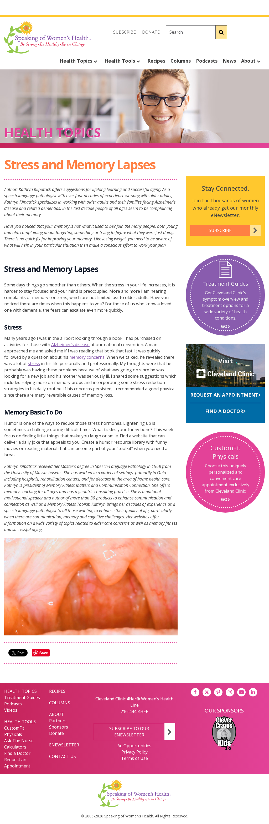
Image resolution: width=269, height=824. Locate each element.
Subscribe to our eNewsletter (129, 732)
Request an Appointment (224, 395)
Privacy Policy (134, 752)
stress (34, 363)
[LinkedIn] (253, 692)
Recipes (156, 61)
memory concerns (87, 357)
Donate (151, 32)
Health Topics (77, 61)
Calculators (15, 747)
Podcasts (207, 61)
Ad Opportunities (134, 746)
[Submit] (221, 32)
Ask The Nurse (19, 741)
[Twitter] (249, 32)
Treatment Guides (22, 697)
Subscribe (124, 32)
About (249, 61)
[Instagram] (260, 32)
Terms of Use (134, 758)
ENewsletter (64, 745)
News (229, 61)
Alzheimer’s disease (70, 344)
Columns (180, 61)
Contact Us (62, 756)
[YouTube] (241, 692)
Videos (10, 710)
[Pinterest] (218, 692)
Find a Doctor (224, 411)
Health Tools (120, 61)
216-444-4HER (134, 711)
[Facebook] (237, 32)
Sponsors (58, 727)
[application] (91, 586)
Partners (57, 721)
